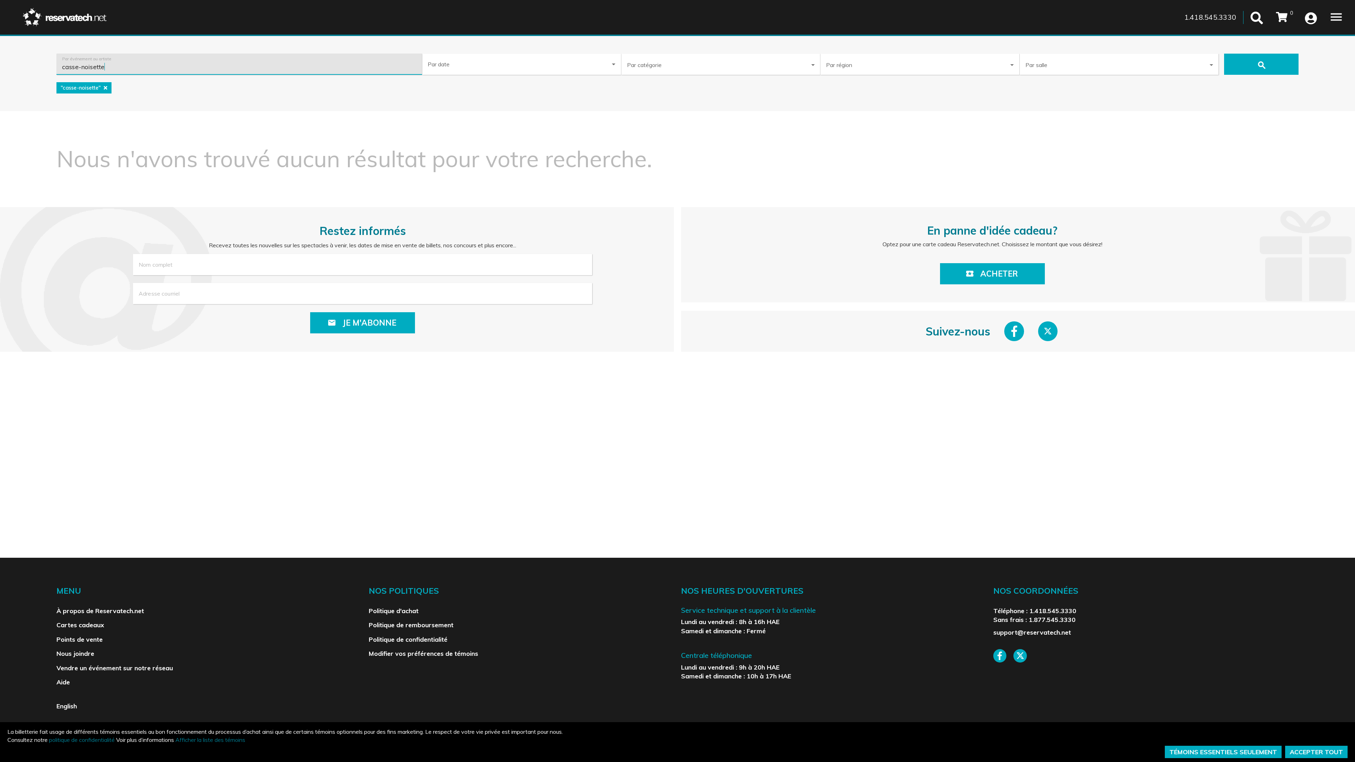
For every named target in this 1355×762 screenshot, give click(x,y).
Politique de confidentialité (408, 639)
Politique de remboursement (411, 625)
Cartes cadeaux (80, 625)
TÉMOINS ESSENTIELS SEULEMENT (1223, 752)
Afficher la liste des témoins (210, 739)
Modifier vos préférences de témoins (423, 653)
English (66, 706)
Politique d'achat (393, 611)
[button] (720, 63)
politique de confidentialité (82, 739)
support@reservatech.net (1032, 632)
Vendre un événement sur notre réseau (114, 668)
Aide (63, 682)
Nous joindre (75, 653)
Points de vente (79, 639)
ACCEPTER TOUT (1316, 752)
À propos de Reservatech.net (100, 611)
